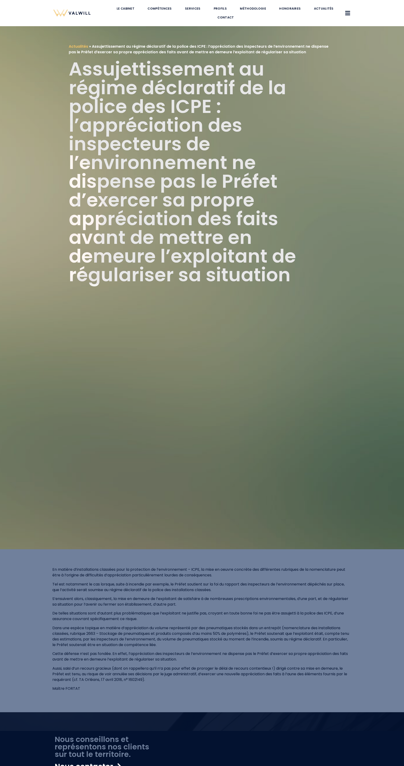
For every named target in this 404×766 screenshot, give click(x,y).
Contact (225, 17)
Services (192, 9)
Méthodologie (253, 9)
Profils (220, 9)
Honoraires (290, 9)
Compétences (160, 9)
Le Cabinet (125, 9)
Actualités (324, 9)
